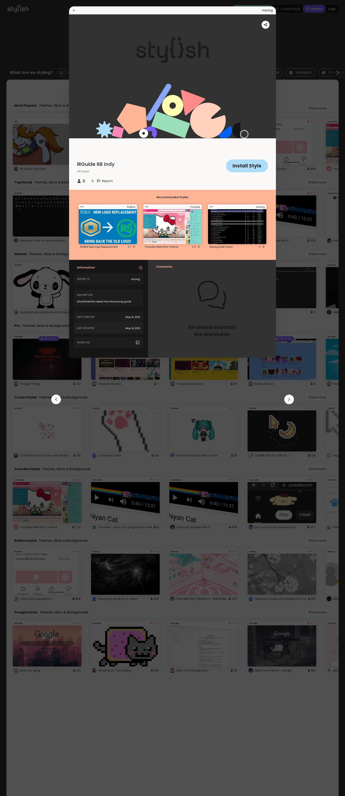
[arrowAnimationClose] (56, 399)
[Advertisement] (16, 398)
